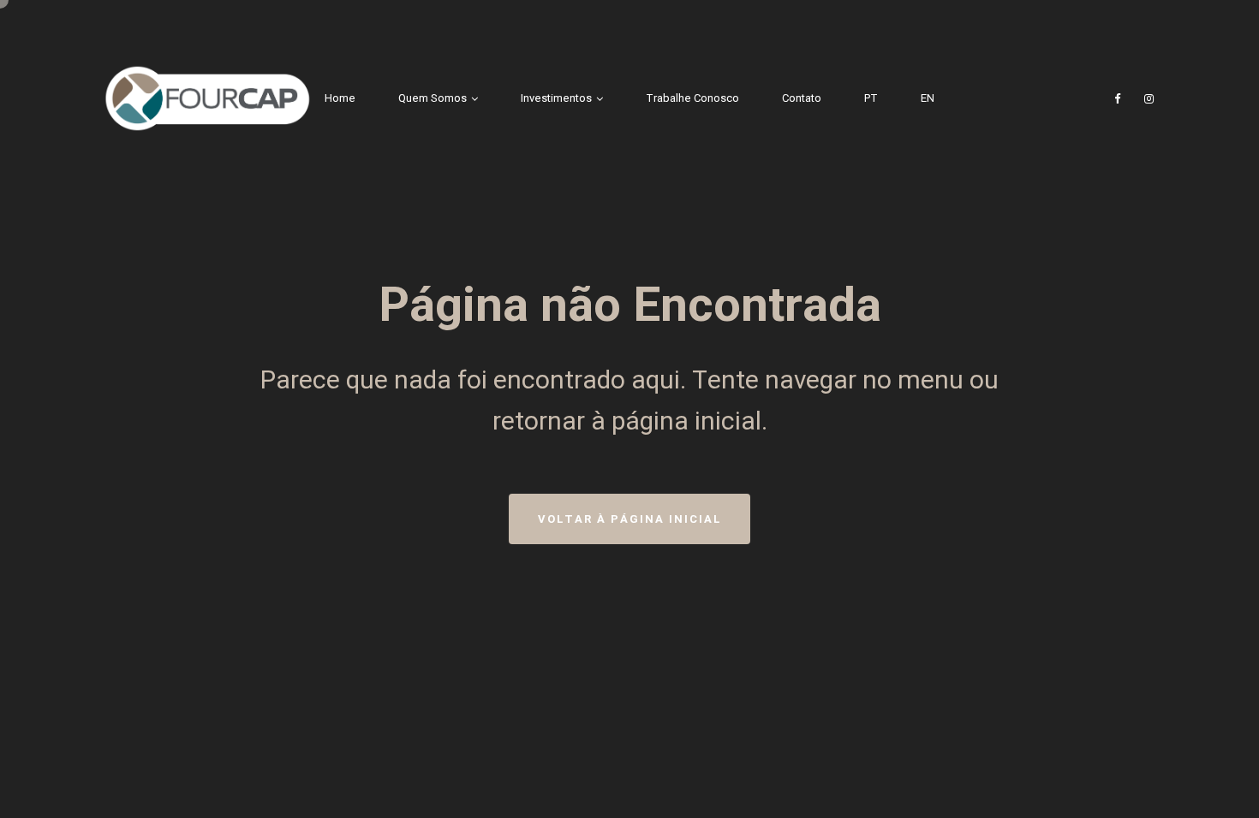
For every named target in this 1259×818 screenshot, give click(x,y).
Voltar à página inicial (629, 519)
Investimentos (556, 98)
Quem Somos (432, 98)
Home (340, 98)
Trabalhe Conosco (692, 98)
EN (927, 98)
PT (871, 98)
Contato (801, 98)
